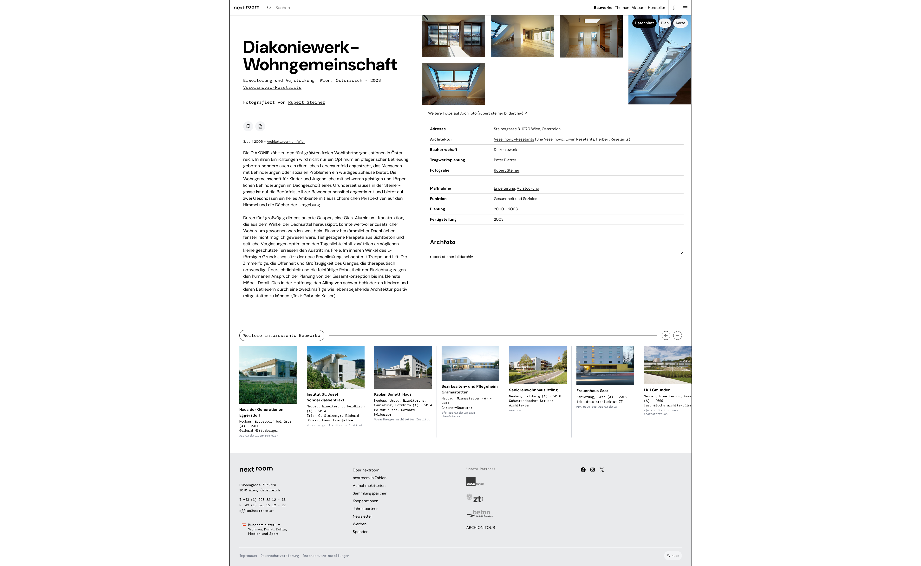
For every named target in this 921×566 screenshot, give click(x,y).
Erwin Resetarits (580, 139)
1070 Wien (531, 128)
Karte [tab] (680, 23)
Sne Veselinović (550, 139)
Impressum (248, 555)
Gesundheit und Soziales (515, 198)
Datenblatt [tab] (644, 23)
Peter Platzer (505, 159)
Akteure (639, 7)
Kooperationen (365, 500)
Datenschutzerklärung (280, 555)
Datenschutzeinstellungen (326, 555)
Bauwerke (603, 7)
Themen (622, 7)
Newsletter (362, 516)
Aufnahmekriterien (369, 485)
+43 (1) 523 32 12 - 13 (264, 499)
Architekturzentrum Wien (286, 141)
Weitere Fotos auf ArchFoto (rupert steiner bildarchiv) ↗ (477, 113)
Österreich (551, 128)
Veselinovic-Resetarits (272, 87)
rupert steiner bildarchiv (451, 256)
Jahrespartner (365, 508)
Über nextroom (366, 470)
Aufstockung (528, 188)
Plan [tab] (665, 23)
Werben (359, 524)
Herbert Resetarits (612, 139)
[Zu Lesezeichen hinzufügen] (248, 126)
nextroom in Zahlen (369, 477)
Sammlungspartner (369, 493)
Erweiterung (504, 188)
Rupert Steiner (306, 102)
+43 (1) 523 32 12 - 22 (264, 505)
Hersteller (656, 7)
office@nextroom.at (256, 510)
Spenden (360, 531)
